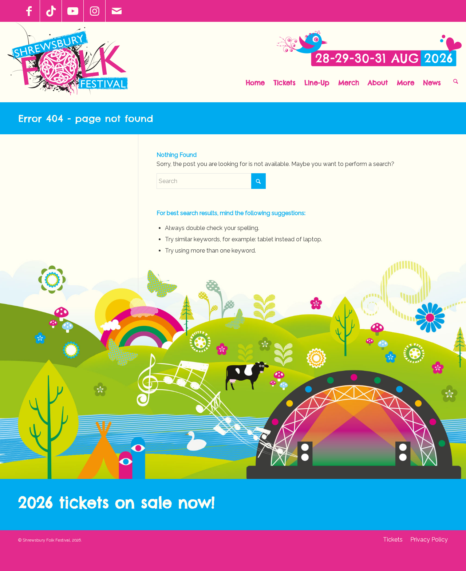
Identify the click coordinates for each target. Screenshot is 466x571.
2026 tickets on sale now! (116, 502)
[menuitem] (255, 81)
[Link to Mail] (116, 11)
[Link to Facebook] (29, 11)
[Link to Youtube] (72, 11)
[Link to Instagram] (94, 11)
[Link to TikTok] (51, 11)
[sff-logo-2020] (71, 62)
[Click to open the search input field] (456, 81)
